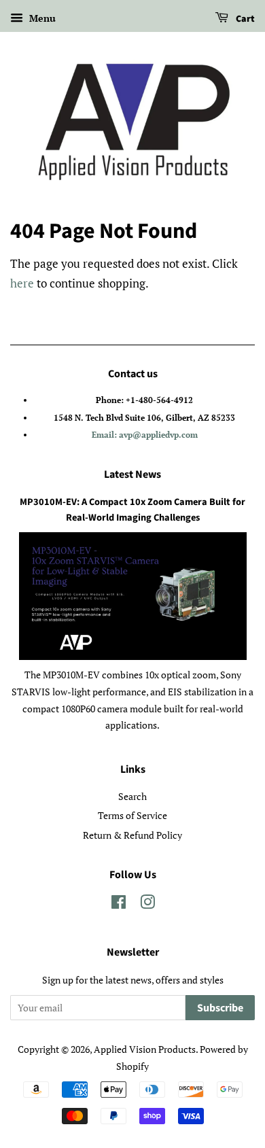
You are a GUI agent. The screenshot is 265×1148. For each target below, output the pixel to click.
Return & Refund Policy (132, 835)
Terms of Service (132, 815)
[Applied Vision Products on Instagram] (147, 904)
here (22, 283)
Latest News (132, 474)
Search (132, 796)
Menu (41, 18)
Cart (244, 19)
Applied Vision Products (145, 1049)
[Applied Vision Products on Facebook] (118, 904)
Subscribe (220, 1008)
